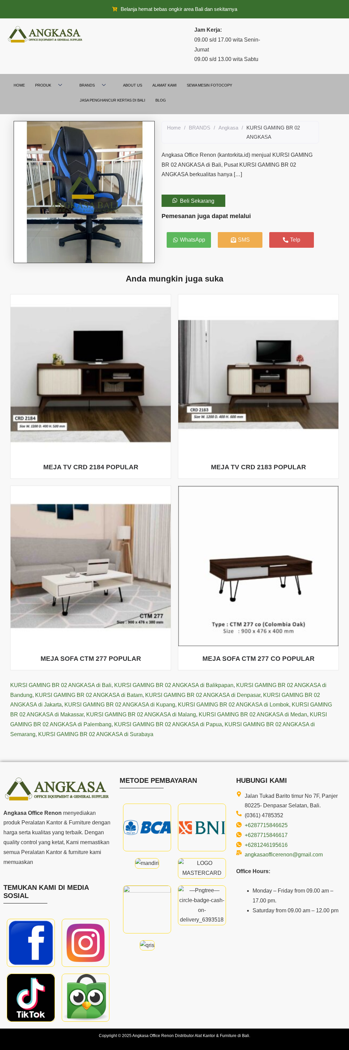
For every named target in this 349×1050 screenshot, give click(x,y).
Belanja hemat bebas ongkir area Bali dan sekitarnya (179, 9)
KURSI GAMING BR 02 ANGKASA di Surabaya (95, 734)
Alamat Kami (164, 85)
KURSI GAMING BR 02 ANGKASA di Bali (60, 685)
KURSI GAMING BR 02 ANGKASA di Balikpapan (173, 685)
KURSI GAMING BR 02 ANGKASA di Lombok (233, 704)
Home (19, 85)
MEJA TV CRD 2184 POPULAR (90, 467)
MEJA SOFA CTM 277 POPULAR (91, 658)
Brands (87, 85)
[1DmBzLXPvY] (31, 943)
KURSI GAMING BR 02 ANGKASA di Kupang (119, 704)
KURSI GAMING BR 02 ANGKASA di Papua (168, 724)
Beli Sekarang (197, 200)
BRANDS (199, 128)
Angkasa (228, 128)
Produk (43, 85)
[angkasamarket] (86, 998)
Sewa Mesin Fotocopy (209, 85)
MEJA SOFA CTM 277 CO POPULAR (258, 658)
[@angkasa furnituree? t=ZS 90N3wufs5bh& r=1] (31, 998)
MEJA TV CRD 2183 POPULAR (258, 467)
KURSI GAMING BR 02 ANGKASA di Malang (141, 714)
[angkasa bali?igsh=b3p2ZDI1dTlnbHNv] (86, 943)
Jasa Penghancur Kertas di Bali (112, 100)
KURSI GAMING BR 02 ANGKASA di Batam (88, 695)
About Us (132, 85)
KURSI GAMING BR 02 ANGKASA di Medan (253, 714)
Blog (160, 100)
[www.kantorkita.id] (46, 34)
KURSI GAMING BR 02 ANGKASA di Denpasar (202, 695)
